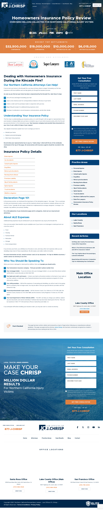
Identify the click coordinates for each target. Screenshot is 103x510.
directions (18, 490)
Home (33, 3)
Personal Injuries (46, 3)
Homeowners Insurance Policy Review (83, 203)
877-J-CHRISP (85, 6)
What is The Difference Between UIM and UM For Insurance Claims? (83, 248)
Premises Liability (79, 185)
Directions (84, 312)
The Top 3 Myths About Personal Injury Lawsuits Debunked (84, 254)
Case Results (65, 3)
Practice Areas (79, 162)
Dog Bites (77, 177)
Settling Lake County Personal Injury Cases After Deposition (83, 243)
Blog (71, 3)
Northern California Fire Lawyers (84, 196)
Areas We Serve (56, 3)
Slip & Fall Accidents (80, 188)
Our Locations (79, 214)
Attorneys (38, 3)
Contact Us (97, 5)
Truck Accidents (79, 193)
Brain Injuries (78, 171)
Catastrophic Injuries (80, 174)
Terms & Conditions (23, 504)
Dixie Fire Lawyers (79, 199)
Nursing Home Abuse (80, 182)
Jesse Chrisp (58, 327)
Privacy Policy (35, 504)
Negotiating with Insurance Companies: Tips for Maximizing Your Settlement (84, 260)
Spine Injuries (78, 191)
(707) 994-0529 (84, 308)
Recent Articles (80, 236)
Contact (35, 6)
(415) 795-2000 (84, 485)
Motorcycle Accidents (81, 179)
